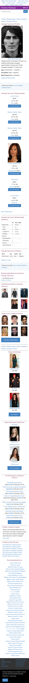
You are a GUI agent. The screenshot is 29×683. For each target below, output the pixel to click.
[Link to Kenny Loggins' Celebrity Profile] (4, 293)
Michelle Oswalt (19, 496)
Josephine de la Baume (19, 487)
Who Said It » (6, 538)
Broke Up (14, 203)
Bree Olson (19, 515)
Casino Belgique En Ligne (15, 575)
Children (24, 19)
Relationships (11, 19)
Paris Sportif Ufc (15, 590)
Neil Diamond (10, 511)
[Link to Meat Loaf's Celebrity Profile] (14, 304)
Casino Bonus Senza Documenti (15, 614)
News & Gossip (6, 21)
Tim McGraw (14, 464)
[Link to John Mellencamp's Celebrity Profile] (24, 304)
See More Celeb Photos (10, 340)
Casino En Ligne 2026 (15, 600)
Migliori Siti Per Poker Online (15, 581)
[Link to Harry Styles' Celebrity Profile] (14, 320)
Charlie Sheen (10, 515)
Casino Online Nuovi (15, 637)
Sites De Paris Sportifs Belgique (15, 569)
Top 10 (3, 664)
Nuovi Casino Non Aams (15, 643)
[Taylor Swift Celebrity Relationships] (14, 434)
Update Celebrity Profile (8, 78)
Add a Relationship (6, 212)
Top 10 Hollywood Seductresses (12, 554)
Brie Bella (14, 425)
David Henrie (10, 491)
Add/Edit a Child (6, 260)
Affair (12, 103)
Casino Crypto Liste (15, 563)
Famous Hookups (8, 7)
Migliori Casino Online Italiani (15, 579)
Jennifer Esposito (14, 444)
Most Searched (20, 664)
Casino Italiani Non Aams (15, 620)
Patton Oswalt (8, 496)
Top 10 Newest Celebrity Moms (11, 545)
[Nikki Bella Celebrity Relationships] (14, 453)
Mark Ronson (7, 487)
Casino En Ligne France (15, 608)
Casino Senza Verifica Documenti (15, 622)
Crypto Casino (15, 618)
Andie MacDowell (14, 408)
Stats (18, 19)
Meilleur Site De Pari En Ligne (15, 602)
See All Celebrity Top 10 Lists (11, 556)
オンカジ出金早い (15, 592)
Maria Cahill (19, 491)
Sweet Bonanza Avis (15, 587)
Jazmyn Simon (17, 482)
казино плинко (15, 594)
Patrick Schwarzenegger (18, 502)
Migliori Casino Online (16, 5)
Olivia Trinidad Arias (14, 163)
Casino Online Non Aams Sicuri (15, 625)
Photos (15, 21)
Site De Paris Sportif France (15, 585)
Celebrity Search (6, 662)
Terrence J (14, 388)
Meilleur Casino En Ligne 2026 (15, 635)
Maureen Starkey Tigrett (14, 112)
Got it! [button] (5, 680)
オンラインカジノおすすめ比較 (15, 629)
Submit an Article (6, 280)
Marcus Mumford (19, 507)
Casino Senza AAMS (15, 645)
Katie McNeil (19, 511)
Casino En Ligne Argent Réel (15, 631)
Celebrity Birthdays (21, 660)
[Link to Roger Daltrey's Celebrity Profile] (14, 293)
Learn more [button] (13, 676)
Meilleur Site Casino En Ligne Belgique (15, 577)
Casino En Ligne (15, 565)
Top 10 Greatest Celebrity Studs (12, 552)
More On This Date (14, 522)
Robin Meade (14, 369)
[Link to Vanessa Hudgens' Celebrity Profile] (24, 320)
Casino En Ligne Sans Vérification (15, 653)
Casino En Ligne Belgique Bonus (15, 627)
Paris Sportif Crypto (15, 598)
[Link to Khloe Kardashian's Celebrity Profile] (4, 320)
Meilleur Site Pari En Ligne (15, 604)
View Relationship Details (14, 106)
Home (3, 660)
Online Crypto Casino (15, 633)
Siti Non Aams (15, 655)
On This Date (19, 666)
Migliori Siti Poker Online (15, 649)
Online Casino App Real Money (15, 610)
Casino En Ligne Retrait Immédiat (15, 641)
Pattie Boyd (14, 179)
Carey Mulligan (8, 507)
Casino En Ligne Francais (15, 647)
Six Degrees (4, 666)
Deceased (12, 171)
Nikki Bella (14, 462)
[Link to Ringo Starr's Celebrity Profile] (24, 293)
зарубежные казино (15, 596)
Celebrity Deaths (20, 662)
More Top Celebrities (14, 468)
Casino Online (11, 3)
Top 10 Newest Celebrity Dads (11, 546)
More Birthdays (14, 414)
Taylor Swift (14, 442)
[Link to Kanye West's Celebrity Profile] (24, 331)
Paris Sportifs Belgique (15, 573)
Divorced (12, 187)
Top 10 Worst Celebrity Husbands (12, 550)
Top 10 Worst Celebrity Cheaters (12, 548)
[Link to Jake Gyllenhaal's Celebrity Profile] (14, 331)
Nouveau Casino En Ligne (15, 606)
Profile (3, 19)
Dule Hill (9, 482)
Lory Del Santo (14, 96)
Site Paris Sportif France (15, 651)
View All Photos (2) (14, 59)
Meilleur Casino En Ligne (15, 567)
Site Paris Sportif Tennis (15, 583)
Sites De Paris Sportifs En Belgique (15, 571)
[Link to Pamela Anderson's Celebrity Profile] (4, 331)
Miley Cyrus (6, 502)
